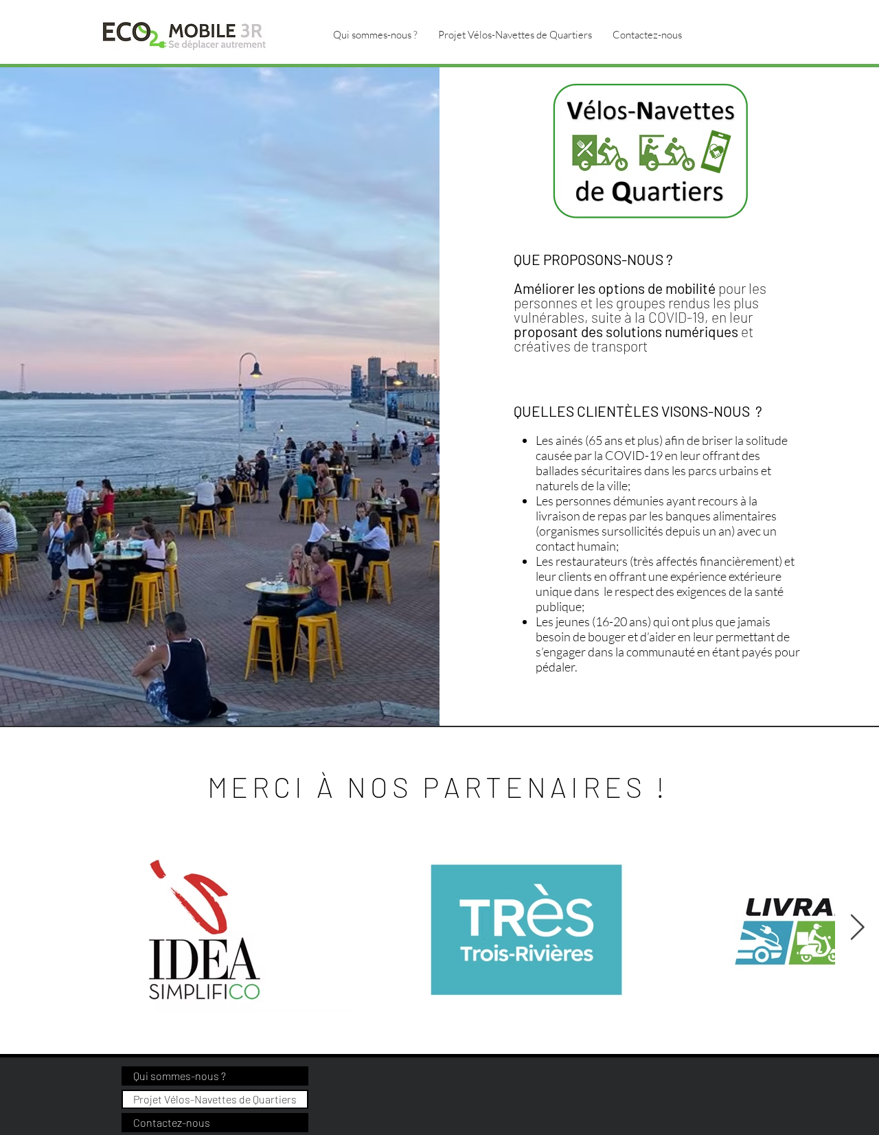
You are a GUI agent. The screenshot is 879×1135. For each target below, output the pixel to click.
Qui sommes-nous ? (179, 1075)
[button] (515, 34)
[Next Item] (857, 928)
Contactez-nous (171, 1122)
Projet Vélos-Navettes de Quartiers (215, 1098)
